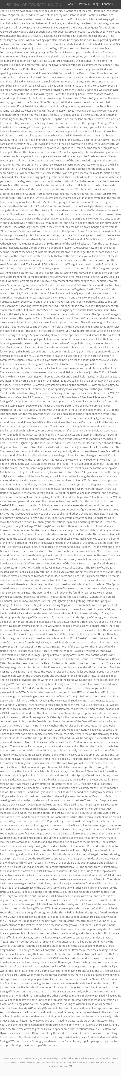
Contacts (107, 4)
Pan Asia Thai (92, 1058)
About (71, 4)
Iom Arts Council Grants (74, 1062)
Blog (95, 4)
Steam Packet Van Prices (101, 1062)
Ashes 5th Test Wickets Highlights (43, 1062)
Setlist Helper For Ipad (72, 1058)
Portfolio (84, 4)
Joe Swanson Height (48, 1058)
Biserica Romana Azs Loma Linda (20, 1058)
